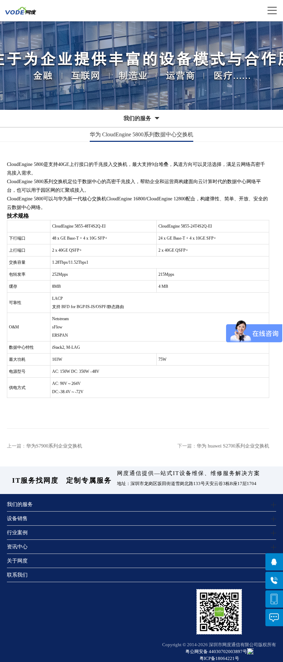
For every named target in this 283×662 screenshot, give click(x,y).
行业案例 (17, 532)
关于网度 (17, 561)
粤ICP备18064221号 (219, 658)
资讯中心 (17, 546)
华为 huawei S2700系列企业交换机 (233, 446)
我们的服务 (20, 504)
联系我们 (17, 575)
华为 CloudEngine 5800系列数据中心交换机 (141, 134)
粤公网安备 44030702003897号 (216, 651)
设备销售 (17, 518)
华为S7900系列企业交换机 (54, 446)
